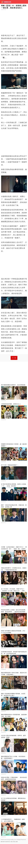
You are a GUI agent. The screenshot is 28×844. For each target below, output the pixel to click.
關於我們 (3, 841)
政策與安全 (7, 841)
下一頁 (14, 358)
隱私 (14, 841)
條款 (12, 841)
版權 (17, 841)
